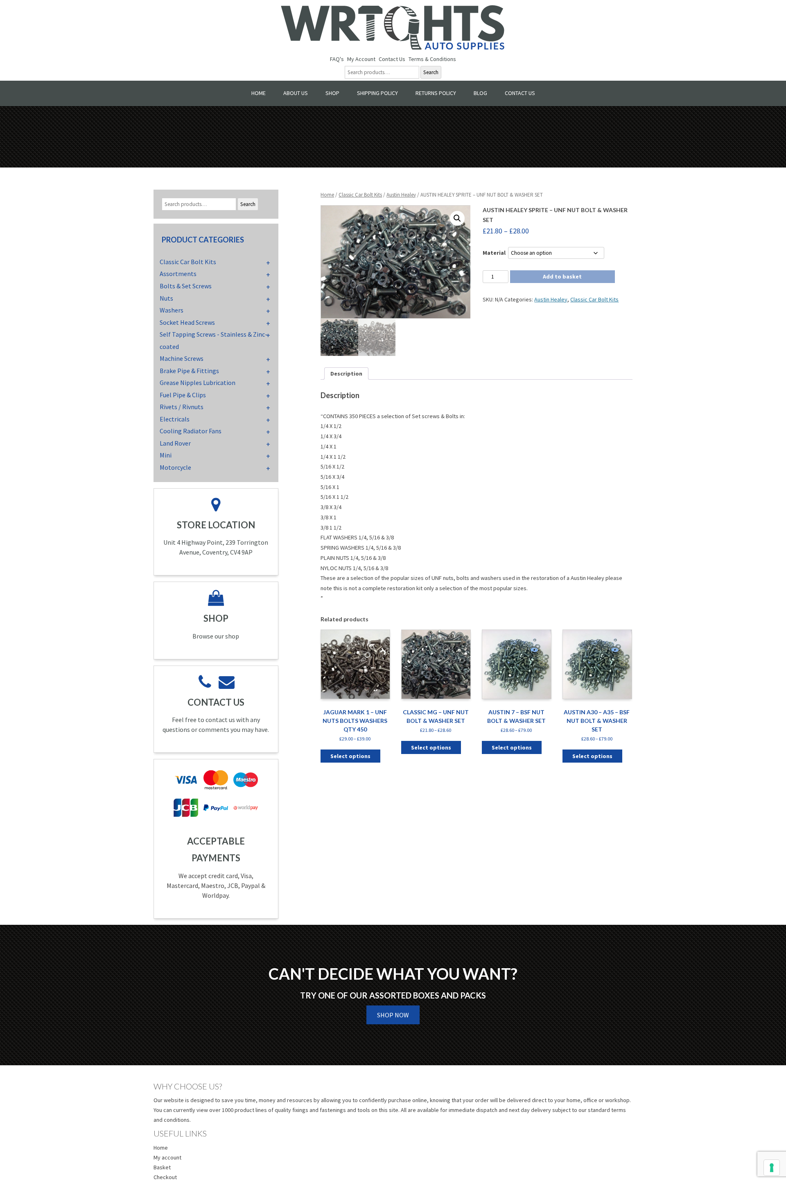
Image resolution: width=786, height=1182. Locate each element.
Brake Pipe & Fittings (189, 371)
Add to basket (562, 276)
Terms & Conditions (432, 59)
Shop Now (393, 1015)
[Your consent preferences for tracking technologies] (771, 1167)
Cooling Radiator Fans (190, 431)
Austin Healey (401, 194)
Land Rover (175, 443)
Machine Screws (181, 358)
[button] (457, 218)
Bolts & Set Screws (186, 286)
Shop (332, 93)
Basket (162, 1167)
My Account (361, 59)
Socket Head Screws (187, 322)
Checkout (165, 1177)
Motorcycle (175, 467)
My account (167, 1157)
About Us (295, 93)
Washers (171, 310)
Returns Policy (436, 93)
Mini (166, 455)
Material (494, 252)
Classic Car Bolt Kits (360, 194)
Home (258, 93)
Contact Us (392, 59)
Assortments (178, 273)
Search (430, 72)
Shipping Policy (377, 93)
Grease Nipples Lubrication (197, 382)
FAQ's (337, 59)
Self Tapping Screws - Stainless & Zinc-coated (213, 340)
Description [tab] (346, 373)
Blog (480, 93)
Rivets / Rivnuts (181, 407)
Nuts (166, 298)
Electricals (175, 419)
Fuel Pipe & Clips (183, 395)
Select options (350, 756)
